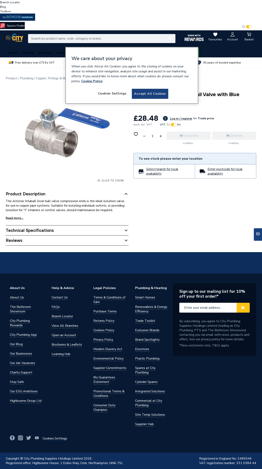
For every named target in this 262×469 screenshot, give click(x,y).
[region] (131, 75)
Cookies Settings (112, 93)
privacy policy (210, 339)
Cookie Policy (92, 81)
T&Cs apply (220, 345)
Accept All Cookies (150, 93)
